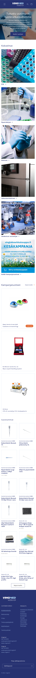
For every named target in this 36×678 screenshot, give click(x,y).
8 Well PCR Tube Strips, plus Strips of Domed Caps (26, 578)
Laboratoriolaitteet (8, 198)
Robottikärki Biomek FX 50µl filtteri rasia (8, 499)
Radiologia (23, 626)
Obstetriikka (23, 624)
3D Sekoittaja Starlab (8, 551)
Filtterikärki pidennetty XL (24, 444)
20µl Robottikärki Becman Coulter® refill (7, 524)
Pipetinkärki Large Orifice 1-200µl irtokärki (7, 471)
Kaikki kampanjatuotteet (10, 274)
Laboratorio (23, 620)
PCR (2, 84)
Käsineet (4, 160)
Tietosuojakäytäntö (7, 622)
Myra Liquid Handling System (12, 369)
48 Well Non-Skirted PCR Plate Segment (26, 552)
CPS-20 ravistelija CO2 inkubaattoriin (15, 411)
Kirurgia (22, 618)
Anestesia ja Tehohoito (26, 609)
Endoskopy (23, 613)
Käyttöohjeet (5, 626)
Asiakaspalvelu (6, 610)
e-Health (22, 611)
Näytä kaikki (29, 285)
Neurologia (23, 622)
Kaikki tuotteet (18, 34)
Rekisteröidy (5, 614)
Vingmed (8, 673)
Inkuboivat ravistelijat (9, 236)
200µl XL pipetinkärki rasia (27, 470)
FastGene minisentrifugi (10, 326)
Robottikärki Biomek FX (8, 444)
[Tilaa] (32, 666)
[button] (28, 4)
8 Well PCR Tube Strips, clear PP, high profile (8, 578)
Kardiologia (23, 615)
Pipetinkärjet (6, 122)
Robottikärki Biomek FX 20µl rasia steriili (26, 499)
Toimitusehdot (5, 630)
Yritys (3, 618)
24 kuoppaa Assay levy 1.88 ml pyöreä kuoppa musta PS (26, 524)
